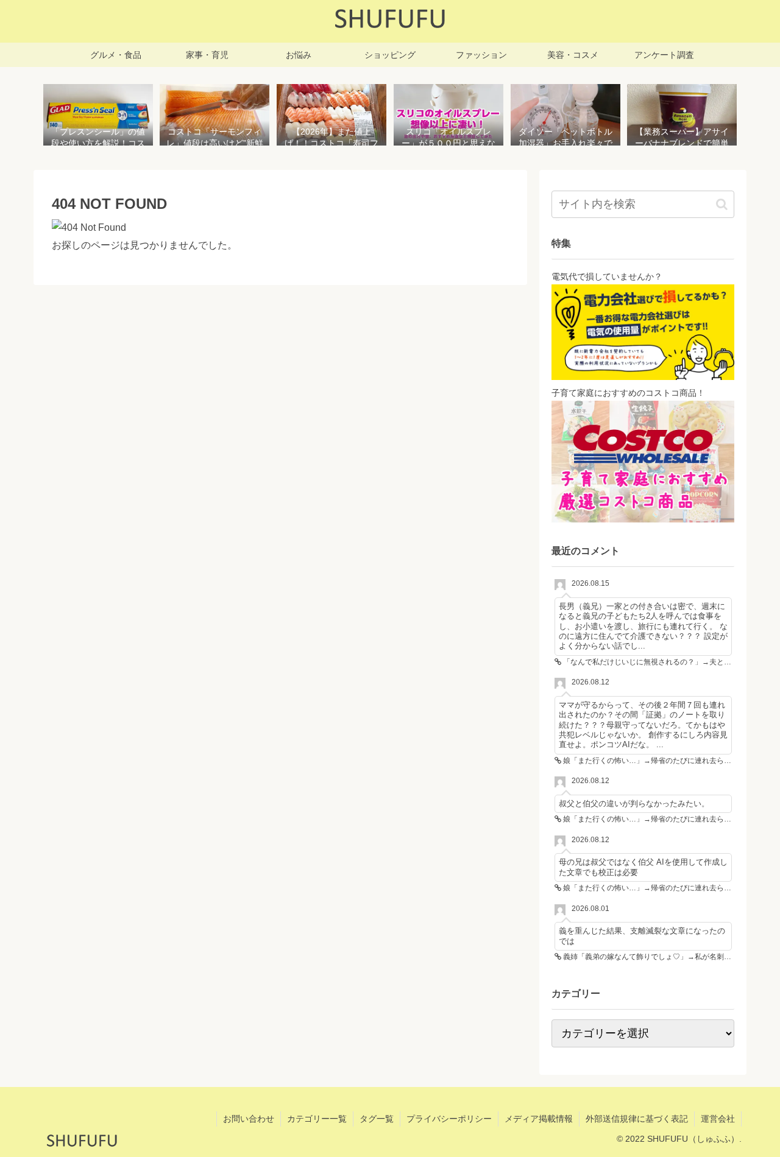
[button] (721, 204)
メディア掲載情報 (539, 1119)
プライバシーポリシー (449, 1119)
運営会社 (718, 1119)
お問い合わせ (248, 1119)
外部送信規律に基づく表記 (637, 1119)
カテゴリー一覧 (317, 1119)
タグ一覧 (377, 1119)
